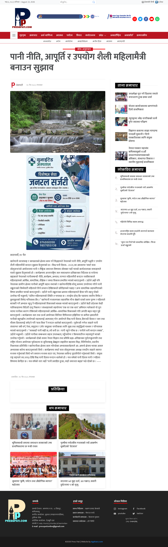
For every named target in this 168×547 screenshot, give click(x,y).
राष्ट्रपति (122, 41)
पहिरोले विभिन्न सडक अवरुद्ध (131, 222)
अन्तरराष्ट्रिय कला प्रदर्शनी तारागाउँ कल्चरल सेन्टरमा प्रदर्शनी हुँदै (137, 233)
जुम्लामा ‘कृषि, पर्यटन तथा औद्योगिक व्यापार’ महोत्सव (32, 483)
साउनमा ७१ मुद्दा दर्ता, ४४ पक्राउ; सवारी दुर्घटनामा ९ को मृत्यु (78, 483)
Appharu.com (97, 541)
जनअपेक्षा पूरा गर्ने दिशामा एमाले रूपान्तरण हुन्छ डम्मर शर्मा (143, 95)
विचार (79, 35)
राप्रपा (110, 41)
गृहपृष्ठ (22, 35)
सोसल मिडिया (120, 501)
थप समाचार (58, 408)
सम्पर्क (35, 501)
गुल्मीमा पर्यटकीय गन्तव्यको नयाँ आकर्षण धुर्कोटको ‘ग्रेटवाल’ (79, 445)
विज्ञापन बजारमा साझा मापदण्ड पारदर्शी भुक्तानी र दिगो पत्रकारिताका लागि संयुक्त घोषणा (143, 136)
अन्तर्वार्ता (128, 35)
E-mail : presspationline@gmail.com (48, 526)
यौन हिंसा (97, 41)
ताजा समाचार (128, 85)
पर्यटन (70, 35)
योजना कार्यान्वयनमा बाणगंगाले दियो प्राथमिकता (143, 108)
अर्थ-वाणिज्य (47, 35)
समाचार (33, 35)
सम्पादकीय (142, 35)
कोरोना (69, 41)
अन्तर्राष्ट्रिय (115, 35)
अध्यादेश (48, 41)
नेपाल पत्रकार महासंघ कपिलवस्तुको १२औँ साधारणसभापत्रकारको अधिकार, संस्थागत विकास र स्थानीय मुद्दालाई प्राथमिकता (141, 155)
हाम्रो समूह (78, 501)
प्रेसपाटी (19, 85)
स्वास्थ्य (59, 35)
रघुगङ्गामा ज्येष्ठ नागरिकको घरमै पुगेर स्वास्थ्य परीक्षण (143, 120)
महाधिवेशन (83, 41)
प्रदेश (101, 35)
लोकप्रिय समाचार (131, 169)
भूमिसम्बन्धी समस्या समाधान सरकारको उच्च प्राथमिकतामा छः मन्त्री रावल (32, 445)
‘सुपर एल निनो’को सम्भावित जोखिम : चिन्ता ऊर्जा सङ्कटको (138, 244)
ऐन (59, 41)
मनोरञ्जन (90, 35)
